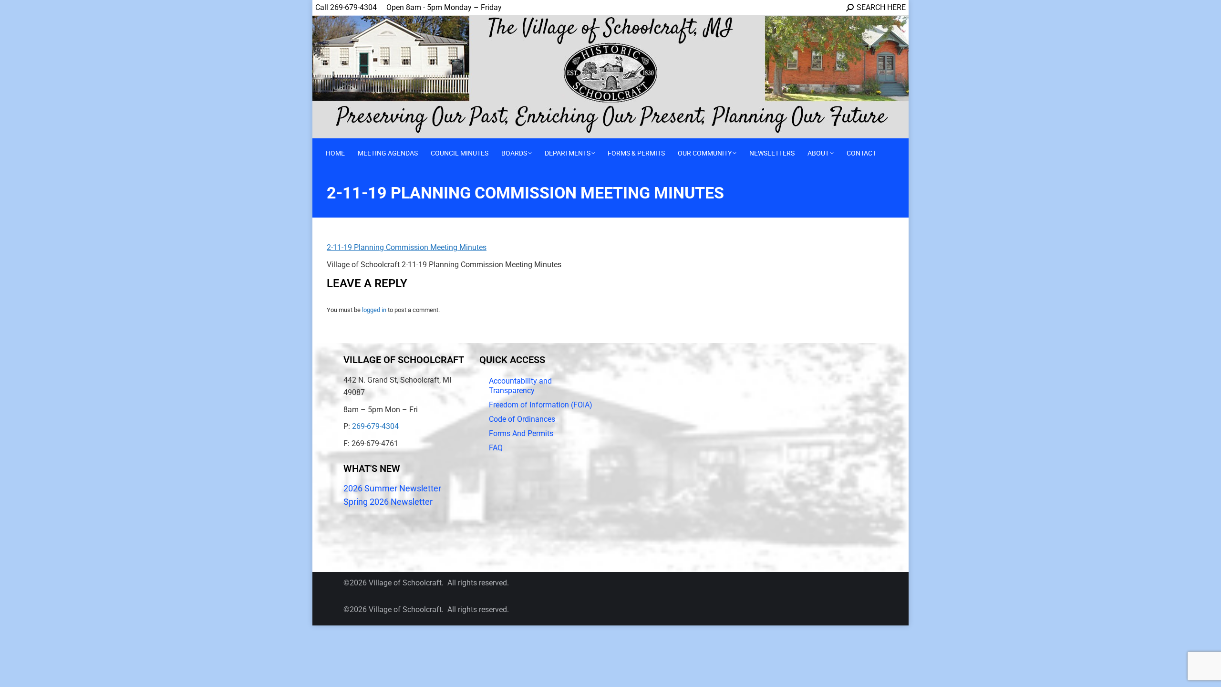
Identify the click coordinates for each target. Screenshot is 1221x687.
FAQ (496, 447)
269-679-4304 (375, 426)
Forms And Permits (521, 433)
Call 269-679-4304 (346, 7)
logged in (374, 309)
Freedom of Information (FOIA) (540, 404)
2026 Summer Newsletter (392, 488)
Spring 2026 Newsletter (388, 502)
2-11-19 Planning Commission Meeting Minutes (406, 247)
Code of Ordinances (522, 419)
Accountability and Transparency (520, 385)
